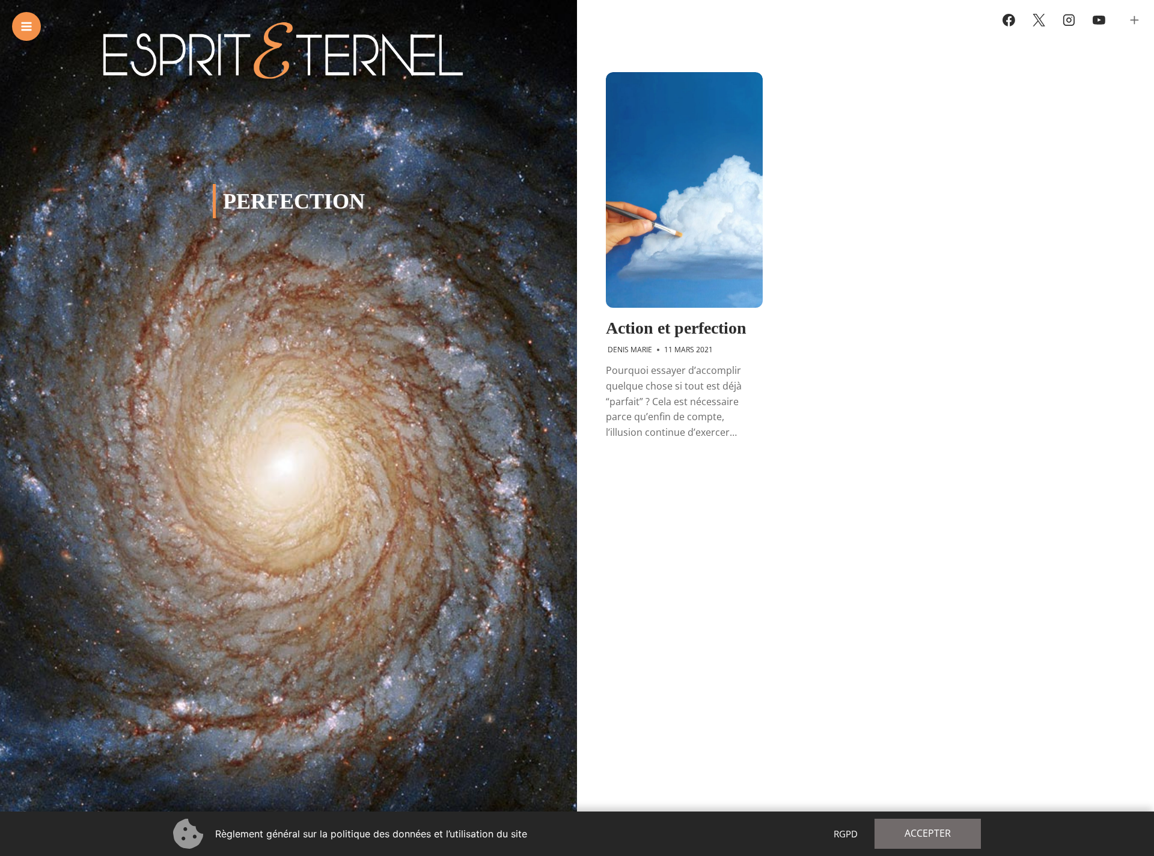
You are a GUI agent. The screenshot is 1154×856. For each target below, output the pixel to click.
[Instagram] (1069, 20)
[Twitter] (1039, 20)
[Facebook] (1009, 20)
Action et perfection (676, 328)
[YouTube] (1098, 20)
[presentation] (684, 190)
